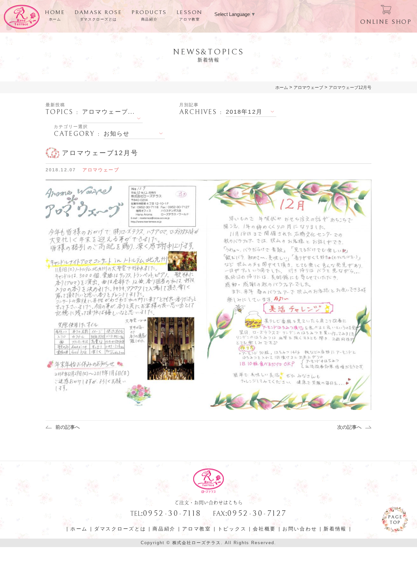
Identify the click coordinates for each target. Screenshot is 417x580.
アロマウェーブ (100, 169)
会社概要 (264, 528)
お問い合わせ (299, 528)
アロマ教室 (196, 528)
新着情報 (335, 528)
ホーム (79, 528)
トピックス (232, 528)
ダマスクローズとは (120, 528)
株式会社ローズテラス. (197, 542)
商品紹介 (164, 528)
